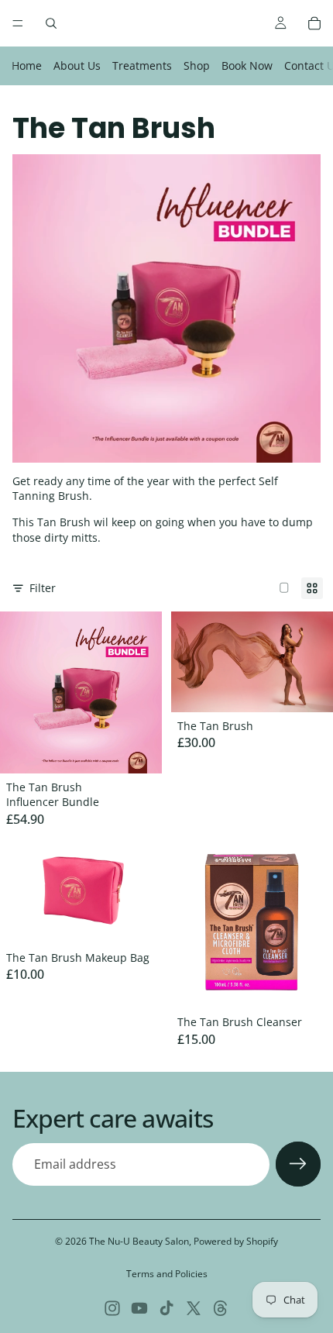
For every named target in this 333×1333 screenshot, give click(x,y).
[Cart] (314, 23)
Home (27, 65)
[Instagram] (112, 1308)
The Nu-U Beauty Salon (139, 1241)
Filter (42, 587)
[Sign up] (298, 1164)
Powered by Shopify (236, 1241)
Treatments (142, 65)
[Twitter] (193, 1308)
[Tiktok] (166, 1308)
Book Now (247, 65)
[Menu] (18, 23)
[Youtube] (139, 1308)
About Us (77, 65)
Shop (197, 65)
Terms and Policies (167, 1273)
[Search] (51, 23)
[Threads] (220, 1308)
